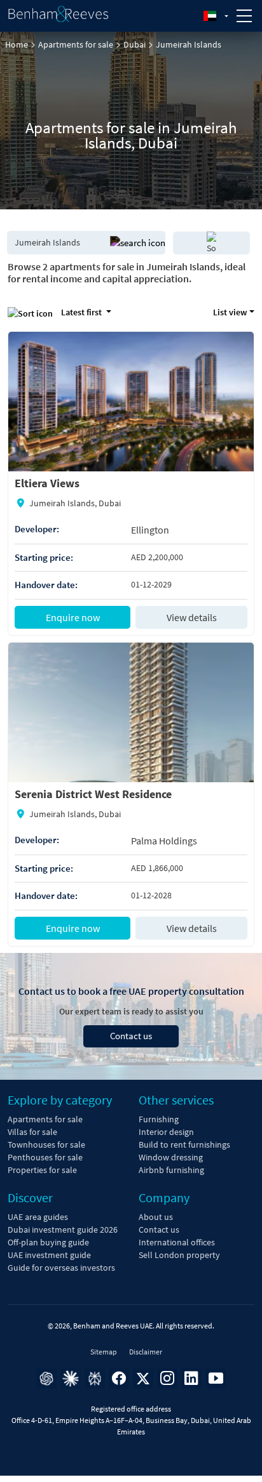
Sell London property (179, 1255)
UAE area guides (38, 1217)
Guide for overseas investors (61, 1267)
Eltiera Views (47, 483)
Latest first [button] (81, 312)
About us (156, 1217)
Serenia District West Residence (93, 794)
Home (16, 44)
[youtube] (215, 1378)
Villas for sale (32, 1132)
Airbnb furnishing (171, 1170)
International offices (177, 1242)
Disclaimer (145, 1351)
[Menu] (244, 16)
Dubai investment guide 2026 (63, 1229)
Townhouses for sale (46, 1144)
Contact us (131, 1036)
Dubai (134, 44)
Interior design (166, 1132)
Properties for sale (42, 1170)
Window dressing (171, 1157)
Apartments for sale (75, 44)
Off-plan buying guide (48, 1242)
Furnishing (159, 1119)
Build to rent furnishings (184, 1144)
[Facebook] (119, 1378)
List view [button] (230, 312)
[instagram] (167, 1378)
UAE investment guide (49, 1255)
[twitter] (143, 1378)
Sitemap (103, 1351)
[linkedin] (191, 1378)
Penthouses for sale (45, 1157)
